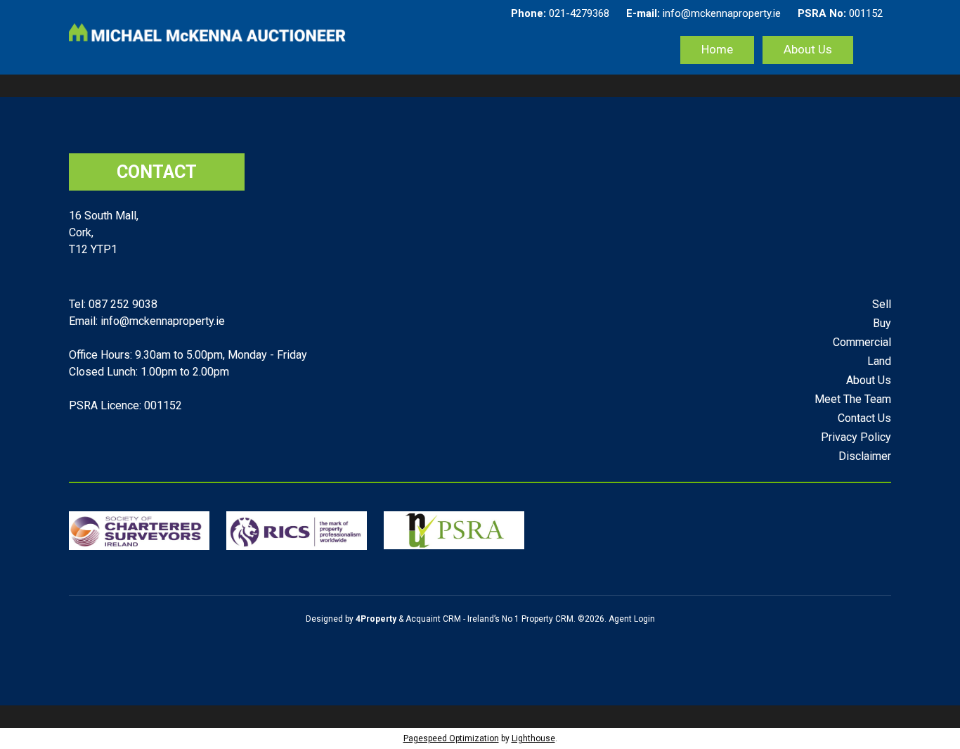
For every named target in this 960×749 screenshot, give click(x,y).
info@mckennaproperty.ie (703, 13)
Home (717, 49)
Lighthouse (533, 738)
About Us (808, 49)
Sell (881, 304)
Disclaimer (864, 456)
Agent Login (632, 619)
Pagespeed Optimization (451, 738)
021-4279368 (560, 13)
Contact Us (864, 418)
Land (879, 361)
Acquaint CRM (433, 619)
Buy (882, 323)
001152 (840, 13)
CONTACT (157, 172)
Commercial (862, 342)
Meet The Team (853, 399)
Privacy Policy (856, 437)
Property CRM (547, 619)
